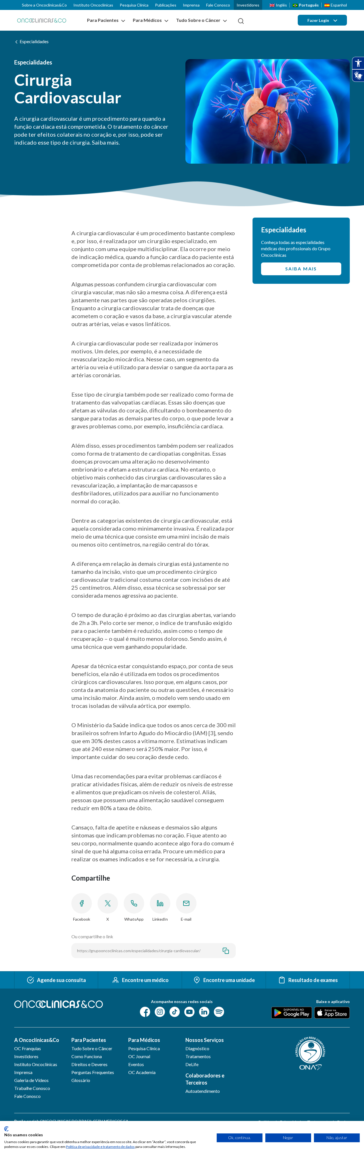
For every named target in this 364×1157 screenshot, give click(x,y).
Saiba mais (301, 268)
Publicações (165, 5)
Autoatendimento (202, 1091)
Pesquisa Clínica (134, 5)
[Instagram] (160, 1011)
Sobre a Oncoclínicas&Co (44, 5)
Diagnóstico (197, 1048)
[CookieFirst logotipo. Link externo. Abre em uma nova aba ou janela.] (6, 1128)
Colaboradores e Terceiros (204, 1079)
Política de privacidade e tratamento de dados (100, 1147)
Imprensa (191, 5)
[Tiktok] (174, 1011)
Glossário (80, 1080)
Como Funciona (86, 1056)
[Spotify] (219, 1011)
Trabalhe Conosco (32, 1088)
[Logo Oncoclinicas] (41, 20)
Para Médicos (144, 1040)
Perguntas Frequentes (92, 1072)
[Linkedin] (204, 1011)
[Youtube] (189, 1011)
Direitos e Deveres (89, 1064)
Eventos (136, 1064)
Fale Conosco (218, 5)
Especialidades (34, 41)
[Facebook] (145, 1011)
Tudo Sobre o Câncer (91, 1048)
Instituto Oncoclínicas (93, 5)
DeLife (191, 1064)
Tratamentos (198, 1056)
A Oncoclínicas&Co (36, 1040)
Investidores (248, 5)
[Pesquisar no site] (240, 21)
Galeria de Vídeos (31, 1080)
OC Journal (139, 1056)
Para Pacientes (88, 1040)
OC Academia (142, 1072)
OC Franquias (27, 1048)
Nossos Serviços (204, 1040)
